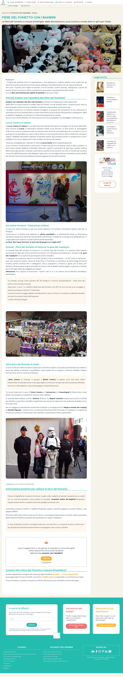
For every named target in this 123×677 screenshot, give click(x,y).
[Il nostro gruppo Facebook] (93, 652)
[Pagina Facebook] (97, 652)
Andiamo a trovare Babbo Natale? (112, 100)
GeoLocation (6, 663)
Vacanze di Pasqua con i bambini (111, 85)
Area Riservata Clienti (9, 659)
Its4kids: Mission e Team (9, 651)
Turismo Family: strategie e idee (12, 656)
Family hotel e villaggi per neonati (52, 654)
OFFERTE (79, 2)
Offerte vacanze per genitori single (52, 659)
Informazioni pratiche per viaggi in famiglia (55, 661)
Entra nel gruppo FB (76, 626)
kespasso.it (6, 668)
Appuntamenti (25, 5)
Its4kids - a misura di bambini (65, 574)
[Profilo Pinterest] (103, 652)
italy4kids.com (7, 666)
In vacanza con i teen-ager (50, 656)
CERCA (89, 2)
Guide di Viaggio (13, 5)
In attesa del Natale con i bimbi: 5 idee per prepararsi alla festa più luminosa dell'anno (112, 118)
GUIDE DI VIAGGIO (64, 2)
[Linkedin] (106, 652)
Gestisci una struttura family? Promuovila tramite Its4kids (19, 654)
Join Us (46, 558)
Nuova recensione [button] (106, 625)
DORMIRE (16, 2)
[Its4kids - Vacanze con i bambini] (3, 3)
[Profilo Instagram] (100, 652)
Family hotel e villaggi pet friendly (52, 651)
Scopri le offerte (107, 184)
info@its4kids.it (48, 577)
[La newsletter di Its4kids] (109, 652)
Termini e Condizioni (9, 661)
